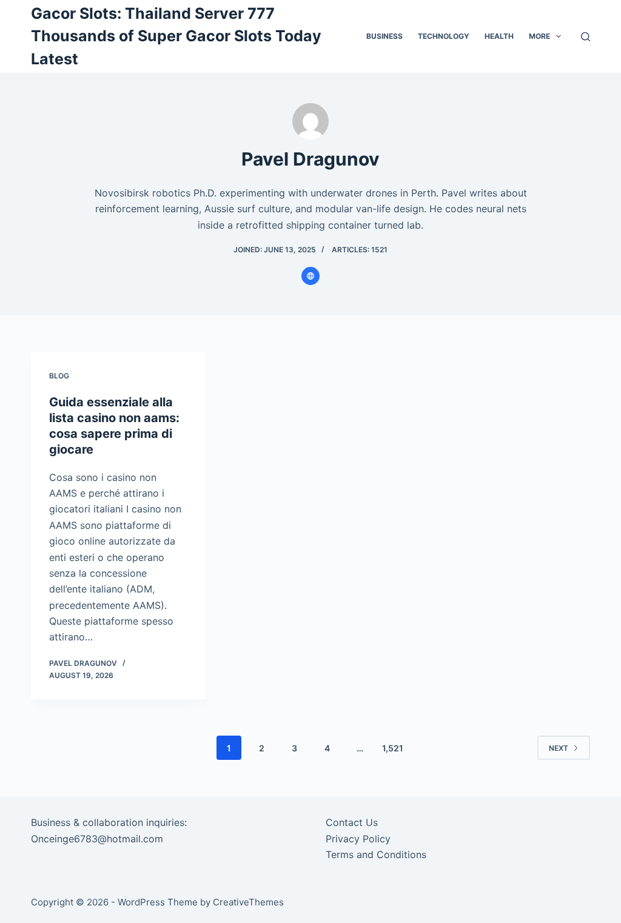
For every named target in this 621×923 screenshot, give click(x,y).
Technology (443, 36)
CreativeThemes (248, 902)
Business (384, 36)
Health (499, 36)
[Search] (585, 36)
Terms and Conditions (376, 854)
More (539, 36)
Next (558, 748)
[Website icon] (310, 276)
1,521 (392, 748)
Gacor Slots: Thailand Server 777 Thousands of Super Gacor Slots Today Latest (176, 36)
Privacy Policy (358, 839)
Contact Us (352, 822)
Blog (59, 375)
